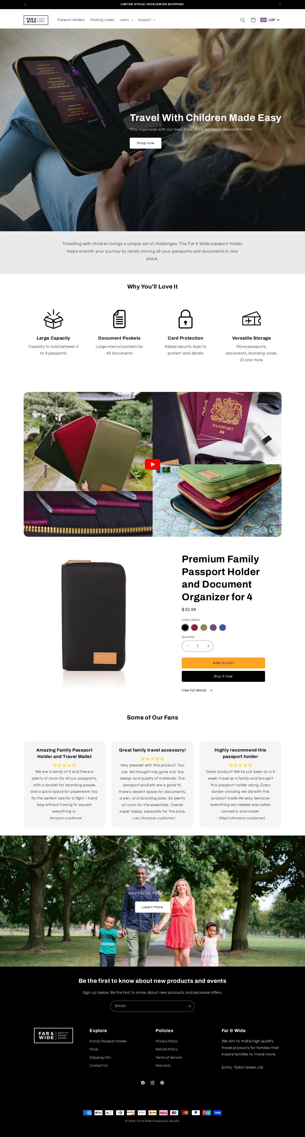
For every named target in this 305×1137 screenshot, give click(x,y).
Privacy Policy (167, 1041)
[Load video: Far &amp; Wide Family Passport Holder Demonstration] (153, 464)
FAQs (94, 1049)
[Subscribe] (189, 1006)
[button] (126, 20)
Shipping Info (100, 1057)
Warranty (163, 1065)
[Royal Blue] (222, 627)
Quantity (188, 637)
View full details (194, 690)
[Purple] (213, 627)
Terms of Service (169, 1057)
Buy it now (223, 676)
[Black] (185, 627)
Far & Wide (144, 1121)
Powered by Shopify (166, 1121)
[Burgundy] (194, 627)
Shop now (145, 143)
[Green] (204, 627)
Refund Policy (166, 1049)
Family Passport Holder (108, 1041)
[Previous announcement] (25, 4)
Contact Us (98, 1065)
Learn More (152, 907)
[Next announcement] (280, 4)
